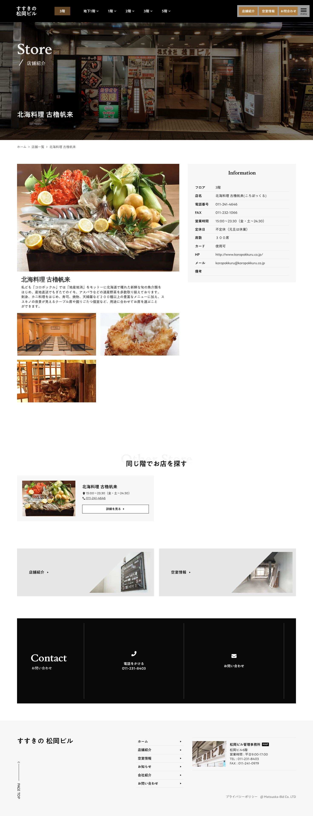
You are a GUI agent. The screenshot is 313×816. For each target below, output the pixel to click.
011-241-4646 (226, 204)
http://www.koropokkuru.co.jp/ (239, 254)
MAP (265, 744)
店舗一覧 (38, 147)
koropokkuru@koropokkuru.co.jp (240, 263)
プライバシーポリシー (242, 797)
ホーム (21, 147)
